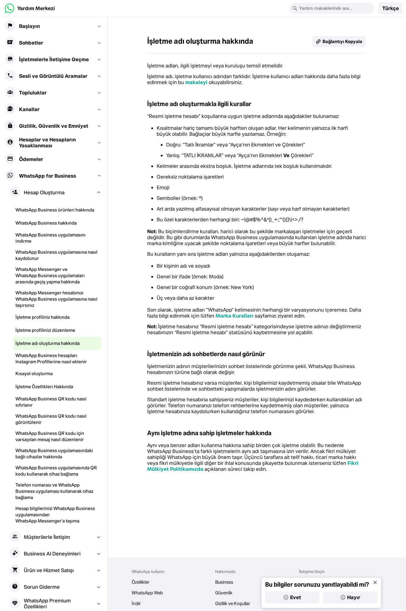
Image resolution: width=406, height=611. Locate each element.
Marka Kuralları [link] (234, 315)
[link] (30, 8)
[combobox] (335, 8)
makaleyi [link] (196, 82)
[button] (390, 8)
